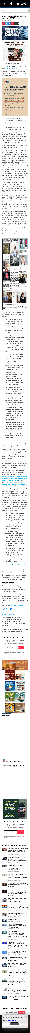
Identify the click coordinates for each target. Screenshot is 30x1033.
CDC (13, 618)
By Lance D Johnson (17, 1001)
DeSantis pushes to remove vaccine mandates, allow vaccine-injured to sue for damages (18, 885)
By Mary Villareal (17, 968)
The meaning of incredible (14, 919)
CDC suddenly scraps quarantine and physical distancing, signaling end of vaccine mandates (17, 959)
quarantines (5, 623)
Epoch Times (14, 441)
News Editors (13, 20)
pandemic (17, 621)
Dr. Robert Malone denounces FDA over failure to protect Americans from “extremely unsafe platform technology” (18, 893)
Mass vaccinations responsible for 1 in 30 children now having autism (17, 914)
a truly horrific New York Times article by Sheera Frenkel (14, 484)
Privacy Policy (12, 1020)
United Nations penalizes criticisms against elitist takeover (17, 952)
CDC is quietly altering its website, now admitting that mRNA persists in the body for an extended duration (18, 998)
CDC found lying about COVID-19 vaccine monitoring (16, 965)
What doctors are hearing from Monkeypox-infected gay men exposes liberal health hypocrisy (18, 907)
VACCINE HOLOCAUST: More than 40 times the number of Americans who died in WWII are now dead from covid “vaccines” (17, 982)
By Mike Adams (17, 862)
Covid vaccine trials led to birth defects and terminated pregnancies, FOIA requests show (17, 926)
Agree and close (14, 1024)
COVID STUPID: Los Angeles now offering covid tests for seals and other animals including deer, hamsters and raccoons (16, 867)
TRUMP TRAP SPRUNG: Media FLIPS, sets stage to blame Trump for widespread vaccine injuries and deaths (18, 859)
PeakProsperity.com (11, 68)
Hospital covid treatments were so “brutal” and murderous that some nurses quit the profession (17, 990)
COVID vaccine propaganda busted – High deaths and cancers (17, 900)
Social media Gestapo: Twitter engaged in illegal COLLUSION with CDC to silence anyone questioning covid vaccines (18, 851)
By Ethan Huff (16, 854)
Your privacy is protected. (9, 652)
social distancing (15, 623)
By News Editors (17, 903)
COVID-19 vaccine (7, 619)
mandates (16, 619)
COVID (24, 618)
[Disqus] (15, 738)
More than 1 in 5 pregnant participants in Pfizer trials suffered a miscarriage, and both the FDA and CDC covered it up (17, 876)
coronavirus (18, 618)
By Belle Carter (17, 880)
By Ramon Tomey (17, 887)
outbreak (11, 621)
